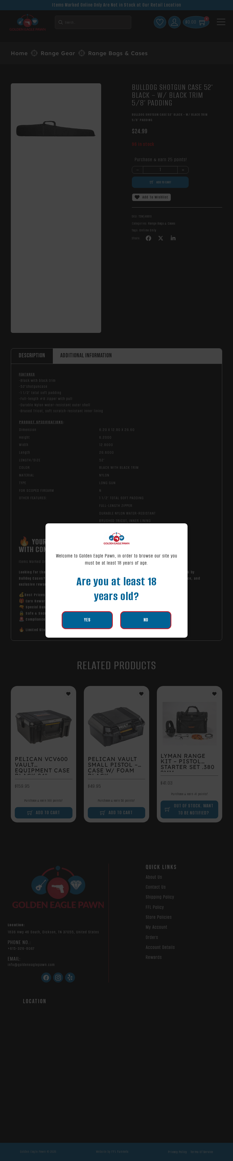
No (145, 620)
